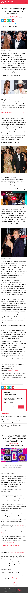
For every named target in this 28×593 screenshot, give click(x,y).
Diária (13, 402)
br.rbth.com (20, 525)
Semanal (7, 402)
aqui (8, 589)
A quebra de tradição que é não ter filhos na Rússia (12, 426)
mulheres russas (8, 383)
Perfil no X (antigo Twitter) (11, 545)
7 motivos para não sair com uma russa (13, 417)
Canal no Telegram (8, 542)
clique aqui (14, 578)
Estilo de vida (14, 16)
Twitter (18, 23)
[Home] (2, 2)
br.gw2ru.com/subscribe (17, 553)
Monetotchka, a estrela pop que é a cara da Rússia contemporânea (13, 421)
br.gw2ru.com (5, 533)
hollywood (18, 383)
